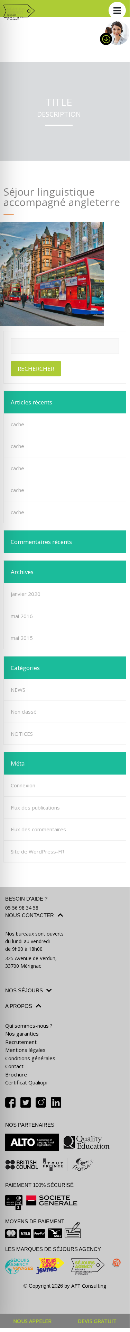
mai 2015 (22, 637)
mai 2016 (22, 616)
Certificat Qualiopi (26, 1082)
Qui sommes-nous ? (29, 1025)
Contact (14, 1066)
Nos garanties (22, 1033)
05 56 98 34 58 (21, 907)
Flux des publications (35, 807)
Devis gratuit (97, 1320)
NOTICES (22, 733)
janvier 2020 (25, 593)
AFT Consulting (88, 1285)
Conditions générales (30, 1058)
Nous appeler (32, 1320)
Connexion (23, 785)
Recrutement (21, 1041)
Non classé (24, 711)
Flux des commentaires (38, 829)
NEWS (18, 689)
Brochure (16, 1074)
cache (17, 424)
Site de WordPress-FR (37, 851)
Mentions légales (25, 1049)
